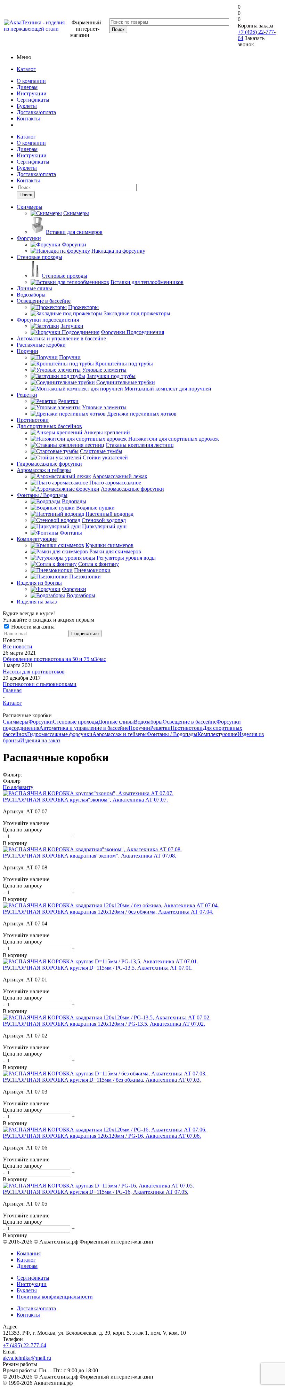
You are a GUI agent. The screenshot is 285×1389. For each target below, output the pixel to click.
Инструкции (32, 93)
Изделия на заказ (40, 740)
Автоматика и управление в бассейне (84, 728)
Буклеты (27, 106)
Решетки (160, 728)
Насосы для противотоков (34, 671)
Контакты (28, 118)
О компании (31, 81)
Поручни (139, 728)
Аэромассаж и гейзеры (119, 734)
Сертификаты (33, 100)
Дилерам (27, 87)
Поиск (25, 194)
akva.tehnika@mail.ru (27, 1358)
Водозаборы (148, 722)
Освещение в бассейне (190, 722)
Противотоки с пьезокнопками (39, 684)
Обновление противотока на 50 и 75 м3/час (54, 659)
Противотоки (187, 728)
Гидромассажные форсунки (59, 734)
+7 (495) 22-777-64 (24, 1345)
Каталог (26, 69)
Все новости (17, 646)
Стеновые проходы (75, 722)
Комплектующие (217, 734)
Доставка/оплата (36, 112)
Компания (29, 1253)
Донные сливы (116, 722)
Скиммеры (15, 722)
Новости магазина (32, 627)
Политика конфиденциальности (55, 1297)
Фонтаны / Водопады (172, 734)
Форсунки (40, 722)
